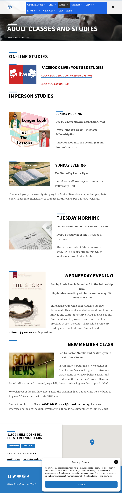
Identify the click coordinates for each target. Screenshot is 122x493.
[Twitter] (14, 476)
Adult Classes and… (22, 37)
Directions (28, 446)
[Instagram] (24, 476)
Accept (81, 484)
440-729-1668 (49, 404)
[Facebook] (9, 476)
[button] (116, 461)
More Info (14, 446)
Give (61, 10)
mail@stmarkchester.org (75, 404)
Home (69, 10)
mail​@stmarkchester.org (35, 459)
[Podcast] (28, 476)
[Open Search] (113, 7)
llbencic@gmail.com (22, 332)
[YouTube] (19, 476)
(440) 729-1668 (13, 459)
